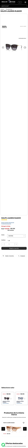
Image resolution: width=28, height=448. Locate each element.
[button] (25, 2)
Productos (9, 9)
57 (9, 240)
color (2, 234)
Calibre (3, 240)
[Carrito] (20, 2)
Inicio (2, 9)
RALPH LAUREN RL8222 (9, 422)
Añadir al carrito (14, 248)
